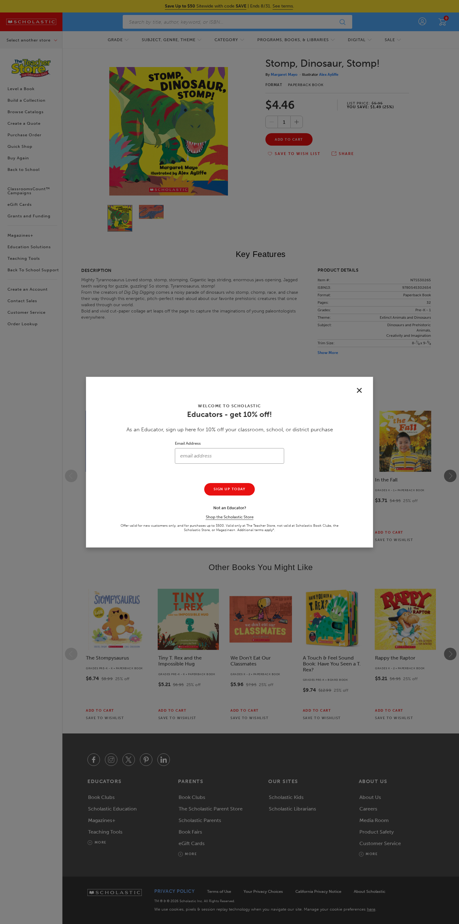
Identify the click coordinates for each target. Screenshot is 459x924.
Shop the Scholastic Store (230, 517)
